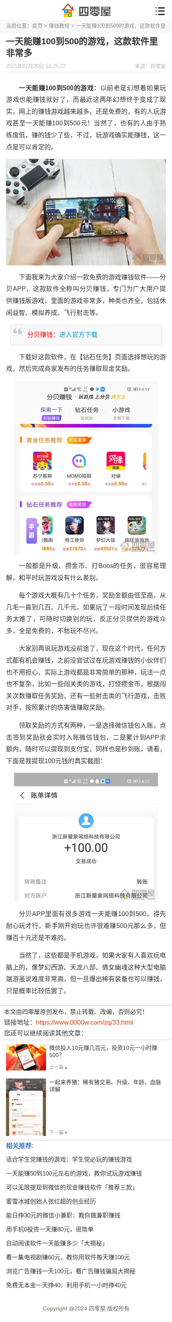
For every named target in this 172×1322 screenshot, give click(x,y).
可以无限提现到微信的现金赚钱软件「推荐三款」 (72, 1187)
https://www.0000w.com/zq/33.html (84, 1022)
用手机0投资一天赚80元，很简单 (50, 1229)
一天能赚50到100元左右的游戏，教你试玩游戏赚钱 (74, 1173)
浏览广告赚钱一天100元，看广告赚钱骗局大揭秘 (71, 1271)
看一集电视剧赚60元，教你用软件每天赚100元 (68, 1257)
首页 (37, 26)
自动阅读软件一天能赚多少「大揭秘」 (57, 1243)
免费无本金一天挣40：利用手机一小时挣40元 (66, 1285)
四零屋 (97, 1308)
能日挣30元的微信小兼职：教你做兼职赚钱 (63, 1215)
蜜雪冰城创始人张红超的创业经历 (51, 1201)
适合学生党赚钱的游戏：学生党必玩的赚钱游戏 (69, 1159)
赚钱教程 (59, 26)
